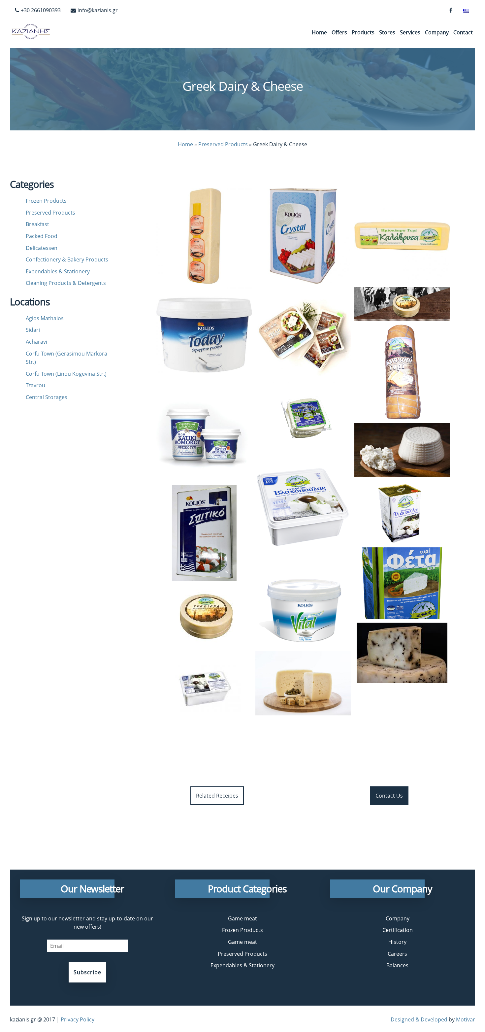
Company (437, 32)
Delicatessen (41, 248)
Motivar (465, 1019)
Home (319, 32)
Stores (387, 32)
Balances (397, 965)
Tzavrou (35, 385)
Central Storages (46, 397)
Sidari (33, 329)
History (397, 942)
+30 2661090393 (41, 10)
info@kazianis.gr (98, 10)
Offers (339, 32)
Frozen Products (46, 200)
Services (410, 32)
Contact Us (389, 795)
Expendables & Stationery (58, 271)
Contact (463, 32)
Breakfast (37, 224)
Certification (397, 930)
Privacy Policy (77, 1019)
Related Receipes (217, 795)
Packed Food (41, 236)
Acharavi (36, 341)
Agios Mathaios (45, 318)
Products (363, 32)
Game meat (242, 918)
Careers (397, 953)
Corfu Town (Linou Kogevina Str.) (66, 373)
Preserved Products (223, 144)
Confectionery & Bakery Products (67, 259)
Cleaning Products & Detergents (66, 283)
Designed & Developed (419, 1019)
